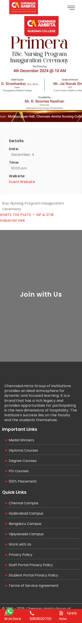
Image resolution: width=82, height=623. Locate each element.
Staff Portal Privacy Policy (31, 564)
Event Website (22, 181)
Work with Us (20, 544)
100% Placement (23, 481)
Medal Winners (21, 440)
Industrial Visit (12, 220)
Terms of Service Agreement (34, 585)
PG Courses (19, 471)
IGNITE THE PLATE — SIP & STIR (27, 214)
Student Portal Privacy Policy (33, 575)
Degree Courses (23, 460)
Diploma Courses (23, 450)
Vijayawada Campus (26, 534)
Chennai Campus (23, 503)
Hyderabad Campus (26, 513)
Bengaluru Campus (25, 523)
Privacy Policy (20, 554)
